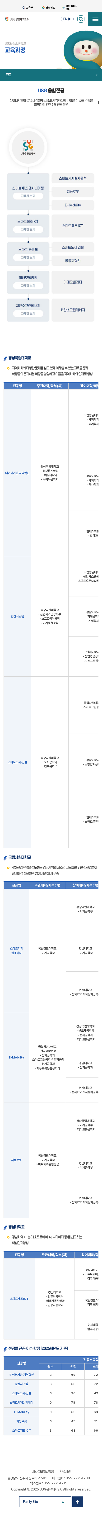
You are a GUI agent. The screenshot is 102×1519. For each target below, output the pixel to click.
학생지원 (65, 1472)
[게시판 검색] (80, 19)
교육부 (29, 7)
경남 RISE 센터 (71, 8)
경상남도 (50, 7)
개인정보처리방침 (43, 1472)
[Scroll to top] (77, 1501)
